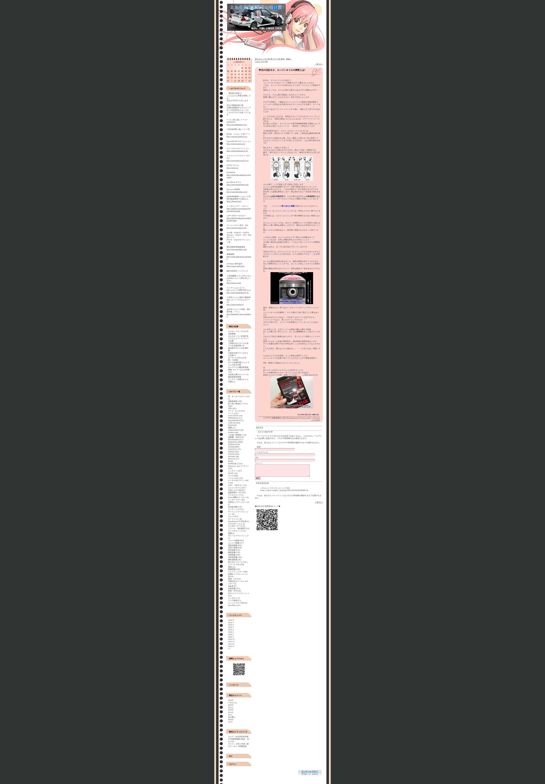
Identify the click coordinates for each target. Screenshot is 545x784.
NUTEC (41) (233, 473)
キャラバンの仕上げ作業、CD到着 (237, 359)
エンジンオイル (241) (237, 488)
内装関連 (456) (234, 555)
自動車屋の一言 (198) (237, 492)
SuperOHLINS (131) (236, 420)
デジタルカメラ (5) (236, 495)
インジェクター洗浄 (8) (237, 603)
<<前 (317, 64)
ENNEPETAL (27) (235, 418)
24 (250, 77)
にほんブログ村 (261, 62)
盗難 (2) (231, 533)
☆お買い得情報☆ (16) (237, 435)
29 (242, 80)
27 (235, 80)
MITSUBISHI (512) (235, 440)
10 (250, 71)
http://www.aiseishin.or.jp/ (237, 249)
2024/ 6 (231, 625)
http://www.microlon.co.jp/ (237, 192)
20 (235, 77)
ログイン (232, 764)
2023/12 (231, 639)
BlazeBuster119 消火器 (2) (238, 521)
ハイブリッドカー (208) (237, 572)
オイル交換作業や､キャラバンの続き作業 (238, 363)
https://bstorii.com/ (234, 201)
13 (235, 74)
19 (232, 77)
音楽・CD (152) (234, 579)
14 (239, 74)
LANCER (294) (234, 423)
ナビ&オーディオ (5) (236, 526)
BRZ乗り (231, 717)
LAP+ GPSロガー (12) (237, 485)
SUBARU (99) (233, 456)
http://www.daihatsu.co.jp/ (237, 124)
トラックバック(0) (316, 419)
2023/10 (231, 644)
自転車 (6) (232, 586)
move (230, 715)
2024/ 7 (231, 622)
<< (234, 62)
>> (244, 62)
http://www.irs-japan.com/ (237, 228)
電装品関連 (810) (235, 545)
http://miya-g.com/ (234, 283)
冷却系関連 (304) (235, 557)
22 (242, 77)
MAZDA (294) (233, 454)
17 (250, 74)
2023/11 (231, 642)
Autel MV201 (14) (235, 416)
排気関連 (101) (234, 550)
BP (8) (230, 461)
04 (228, 71)
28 (239, 80)
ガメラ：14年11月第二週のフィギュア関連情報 (238, 745)
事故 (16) (231, 567)
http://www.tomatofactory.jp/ (238, 292)
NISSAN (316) (233, 452)
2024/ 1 (231, 637)
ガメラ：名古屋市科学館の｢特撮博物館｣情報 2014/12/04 (239, 739)
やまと (231, 707)
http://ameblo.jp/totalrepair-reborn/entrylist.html (239, 209)
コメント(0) (306, 418)
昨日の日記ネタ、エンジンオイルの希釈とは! (282, 70)
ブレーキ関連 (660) (236, 540)
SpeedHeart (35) (234, 605)
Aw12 (230, 722)
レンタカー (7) (234, 598)
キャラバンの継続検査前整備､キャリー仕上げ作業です (238, 369)
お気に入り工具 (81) (236, 490)
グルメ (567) (233, 516)
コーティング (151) (236, 509)
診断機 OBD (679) (236, 437)
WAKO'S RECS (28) (235, 430)
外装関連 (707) (234, 588)
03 (250, 68)
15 (242, 74)
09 (246, 71)
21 (239, 77)
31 (250, 80)
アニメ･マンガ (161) (236, 411)
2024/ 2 (231, 634)
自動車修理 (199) (235, 401)
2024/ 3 (231, 632)
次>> (321, 64)
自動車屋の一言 (278, 418)
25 (228, 80)
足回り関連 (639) (235, 548)
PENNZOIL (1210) (235, 464)
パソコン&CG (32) (235, 478)
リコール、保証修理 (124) (238, 528)
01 (242, 68)
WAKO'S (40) (233, 432)
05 (232, 71)
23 (246, 77)
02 (246, 68)
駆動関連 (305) (234, 569)
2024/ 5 (231, 627)
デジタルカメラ (293, 418)
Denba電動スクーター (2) (238, 497)
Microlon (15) (233, 459)
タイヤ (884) (233, 476)
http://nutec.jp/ (232, 168)
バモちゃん (232, 703)
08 (242, 71)
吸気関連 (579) (234, 552)
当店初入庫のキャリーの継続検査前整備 (238, 375)
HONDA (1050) (234, 444)
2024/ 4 (231, 630)
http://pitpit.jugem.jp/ (235, 304)
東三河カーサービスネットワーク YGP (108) (238, 563)
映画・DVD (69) (234, 591)
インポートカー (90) (236, 500)
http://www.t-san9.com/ (236, 266)
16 (246, 74)
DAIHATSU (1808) (235, 442)
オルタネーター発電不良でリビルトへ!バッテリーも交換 (238, 338)
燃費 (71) (231, 428)
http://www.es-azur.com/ (236, 144)
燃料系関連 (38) (234, 560)
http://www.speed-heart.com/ (238, 184)
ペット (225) (233, 413)
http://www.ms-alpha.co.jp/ (237, 136)
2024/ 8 (231, 620)
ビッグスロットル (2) (236, 531)
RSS (230, 756)
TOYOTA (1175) (234, 449)
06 (235, 71)
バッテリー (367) (235, 471)
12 (232, 74)
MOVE (230, 700)
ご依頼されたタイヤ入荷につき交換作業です (238, 344)
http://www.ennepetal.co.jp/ (237, 151)
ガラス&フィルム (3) (236, 524)
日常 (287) (232, 408)
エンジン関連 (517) (236, 543)
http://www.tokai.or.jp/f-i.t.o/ (238, 160)
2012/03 (239, 62)
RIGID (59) (232, 425)
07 (239, 71)
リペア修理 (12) (234, 600)
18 (228, 77)
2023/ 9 (231, 646)
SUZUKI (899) (233, 447)
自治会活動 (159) (235, 507)
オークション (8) (235, 519)
